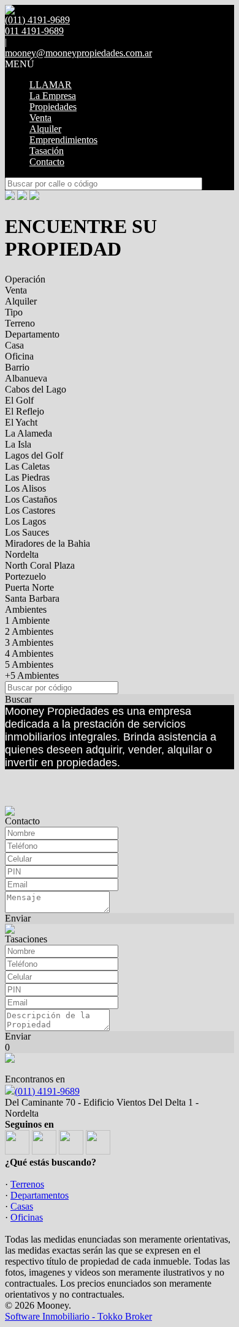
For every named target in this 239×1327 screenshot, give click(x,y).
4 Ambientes (29, 653)
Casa (14, 345)
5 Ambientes (29, 664)
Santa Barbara (32, 598)
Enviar (18, 918)
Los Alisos (25, 488)
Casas (21, 1206)
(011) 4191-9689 (47, 1091)
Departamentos (39, 1195)
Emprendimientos (63, 140)
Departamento (32, 334)
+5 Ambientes (32, 675)
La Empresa (52, 96)
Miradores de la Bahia (47, 543)
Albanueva (26, 378)
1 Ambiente (27, 620)
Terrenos (27, 1184)
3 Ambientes (29, 642)
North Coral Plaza (40, 565)
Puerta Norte (29, 587)
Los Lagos (25, 521)
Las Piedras (27, 477)
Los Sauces (27, 532)
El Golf (19, 400)
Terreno (20, 323)
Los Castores (30, 510)
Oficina (19, 356)
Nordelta (22, 554)
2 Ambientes (29, 631)
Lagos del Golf (34, 455)
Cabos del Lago (35, 389)
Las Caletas (27, 466)
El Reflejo (24, 411)
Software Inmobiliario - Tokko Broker (78, 1316)
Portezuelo (25, 576)
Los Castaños (31, 499)
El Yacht (21, 422)
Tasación (46, 151)
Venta (40, 118)
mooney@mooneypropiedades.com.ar (78, 53)
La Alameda (28, 433)
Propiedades (53, 107)
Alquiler (45, 129)
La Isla (18, 444)
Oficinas (26, 1217)
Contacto (46, 162)
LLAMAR (50, 84)
